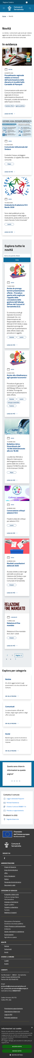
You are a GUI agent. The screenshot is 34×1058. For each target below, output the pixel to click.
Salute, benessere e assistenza (14, 931)
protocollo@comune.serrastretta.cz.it (13, 986)
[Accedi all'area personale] (27, 2)
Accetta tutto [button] (17, 1046)
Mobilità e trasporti (10, 912)
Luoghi (6, 961)
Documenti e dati (9, 885)
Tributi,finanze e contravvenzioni (14, 926)
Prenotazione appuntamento (13, 1008)
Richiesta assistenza (10, 1017)
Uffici (6, 873)
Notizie (10, 69)
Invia (17, 260)
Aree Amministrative (11, 870)
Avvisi (10, 141)
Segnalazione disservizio (12, 1011)
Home (4, 16)
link (8, 1042)
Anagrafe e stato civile (11, 894)
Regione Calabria (8, 2)
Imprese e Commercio (11, 902)
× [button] (32, 1027)
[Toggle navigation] (4, 8)
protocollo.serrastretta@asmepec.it (16, 988)
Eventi (6, 964)
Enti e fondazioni (9, 876)
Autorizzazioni (9, 934)
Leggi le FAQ (8, 1014)
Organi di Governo (10, 867)
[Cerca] (30, 8)
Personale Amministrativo (12, 882)
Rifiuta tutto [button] (16, 1051)
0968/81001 (16, 991)
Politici (6, 879)
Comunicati (14, 617)
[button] (17, 1055)
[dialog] (17, 1042)
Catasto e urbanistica (11, 907)
